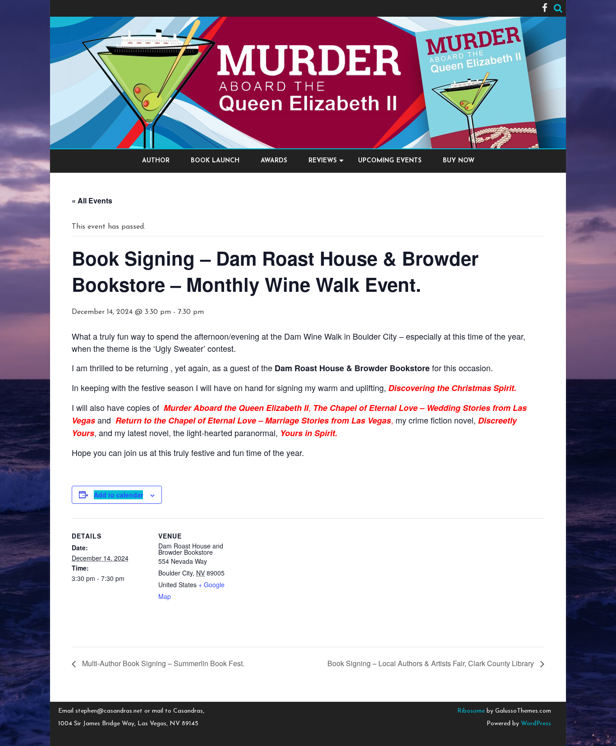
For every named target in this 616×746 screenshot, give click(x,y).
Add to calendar (118, 494)
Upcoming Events (390, 160)
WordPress (535, 723)
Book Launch (215, 160)
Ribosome (471, 711)
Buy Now (458, 160)
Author (156, 160)
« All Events (92, 200)
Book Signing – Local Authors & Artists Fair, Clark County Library (431, 663)
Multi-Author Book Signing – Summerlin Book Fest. (162, 663)
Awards (274, 160)
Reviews (322, 160)
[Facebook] (544, 9)
